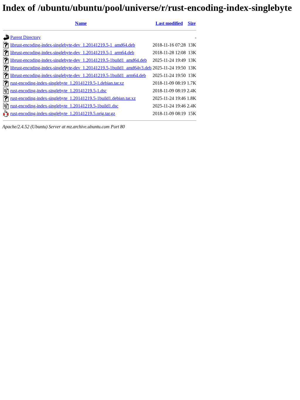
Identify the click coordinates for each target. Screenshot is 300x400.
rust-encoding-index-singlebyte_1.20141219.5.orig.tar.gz (62, 113)
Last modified (169, 23)
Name (81, 23)
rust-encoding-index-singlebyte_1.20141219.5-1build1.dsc (64, 105)
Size (192, 23)
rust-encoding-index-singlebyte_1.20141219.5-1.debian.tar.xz (67, 83)
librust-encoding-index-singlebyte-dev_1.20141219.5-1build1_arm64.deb (78, 75)
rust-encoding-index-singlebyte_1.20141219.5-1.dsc (58, 90)
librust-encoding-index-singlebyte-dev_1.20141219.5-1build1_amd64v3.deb (80, 67)
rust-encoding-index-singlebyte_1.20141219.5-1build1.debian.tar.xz (73, 98)
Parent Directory (25, 37)
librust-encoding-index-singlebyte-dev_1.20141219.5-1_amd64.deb (72, 44)
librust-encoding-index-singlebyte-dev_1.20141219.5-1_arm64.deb (72, 52)
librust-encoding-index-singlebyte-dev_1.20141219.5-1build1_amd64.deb (78, 60)
